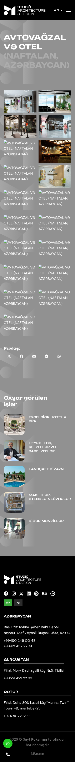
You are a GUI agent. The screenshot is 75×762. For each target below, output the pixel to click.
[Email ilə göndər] (34, 356)
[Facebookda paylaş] (21, 356)
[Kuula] (52, 594)
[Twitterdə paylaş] (9, 356)
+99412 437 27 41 (18, 646)
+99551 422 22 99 (18, 678)
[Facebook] (6, 594)
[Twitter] (21, 594)
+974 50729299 (17, 716)
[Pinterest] (36, 594)
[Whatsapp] (7, 743)
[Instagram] (14, 594)
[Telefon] (7, 754)
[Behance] (44, 594)
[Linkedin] (29, 594)
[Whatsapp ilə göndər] (59, 356)
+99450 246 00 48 (19, 640)
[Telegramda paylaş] (46, 356)
